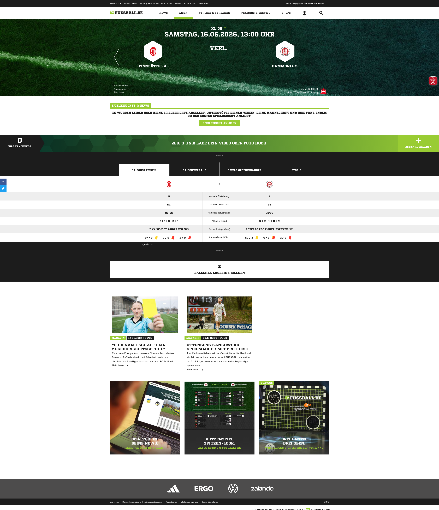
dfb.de (126, 3)
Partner (178, 3)
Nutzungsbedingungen (153, 502)
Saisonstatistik (144, 170)
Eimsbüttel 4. (153, 66)
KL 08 (216, 28)
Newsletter (203, 3)
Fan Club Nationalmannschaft (160, 3)
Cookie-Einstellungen (210, 502)
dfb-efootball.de (138, 3)
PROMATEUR (116, 3)
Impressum (114, 502)
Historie (294, 170)
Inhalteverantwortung (189, 502)
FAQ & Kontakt (190, 3)
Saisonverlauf (194, 170)
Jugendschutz (171, 502)
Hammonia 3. (285, 66)
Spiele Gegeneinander (245, 170)
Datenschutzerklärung (131, 502)
